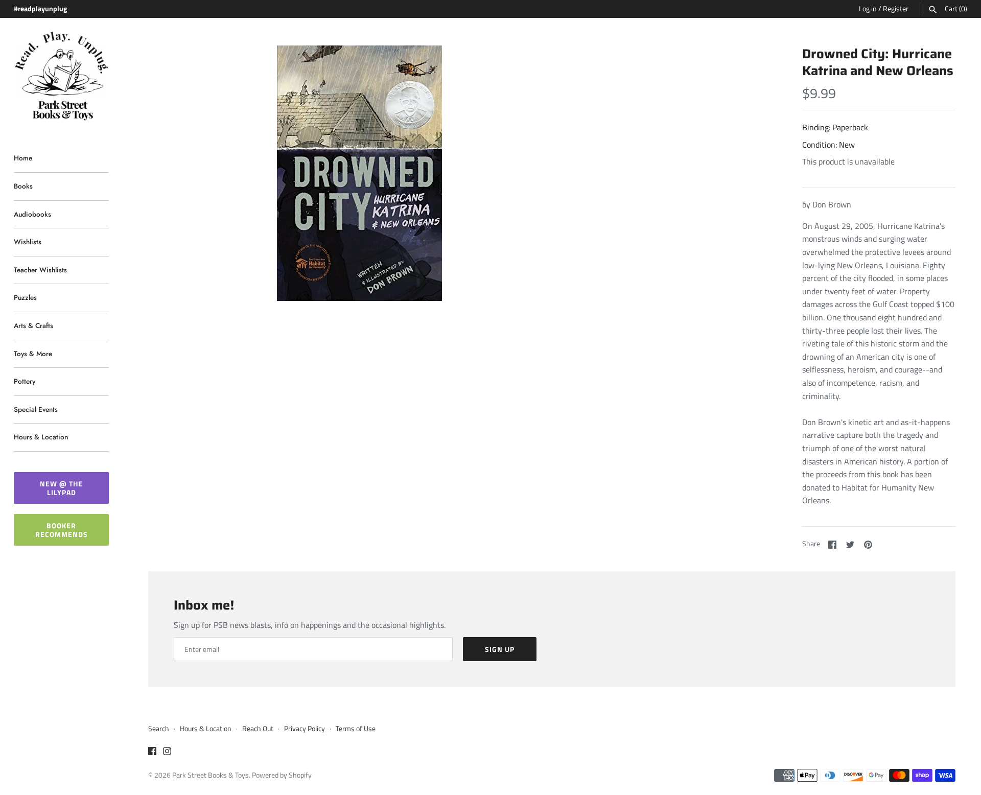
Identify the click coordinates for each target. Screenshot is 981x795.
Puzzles (25, 297)
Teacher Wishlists (40, 270)
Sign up (500, 649)
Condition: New (828, 144)
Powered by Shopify (282, 775)
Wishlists (27, 242)
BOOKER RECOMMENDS (61, 530)
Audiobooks (32, 214)
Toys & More (33, 353)
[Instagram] (167, 752)
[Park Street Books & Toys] (61, 76)
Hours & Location (41, 437)
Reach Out (257, 728)
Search (158, 728)
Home (23, 158)
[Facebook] (152, 752)
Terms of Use (356, 728)
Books (23, 186)
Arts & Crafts (33, 325)
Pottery (24, 381)
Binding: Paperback (835, 127)
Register (895, 9)
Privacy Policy (304, 728)
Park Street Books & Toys (210, 775)
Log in (868, 9)
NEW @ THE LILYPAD (61, 488)
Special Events (36, 409)
